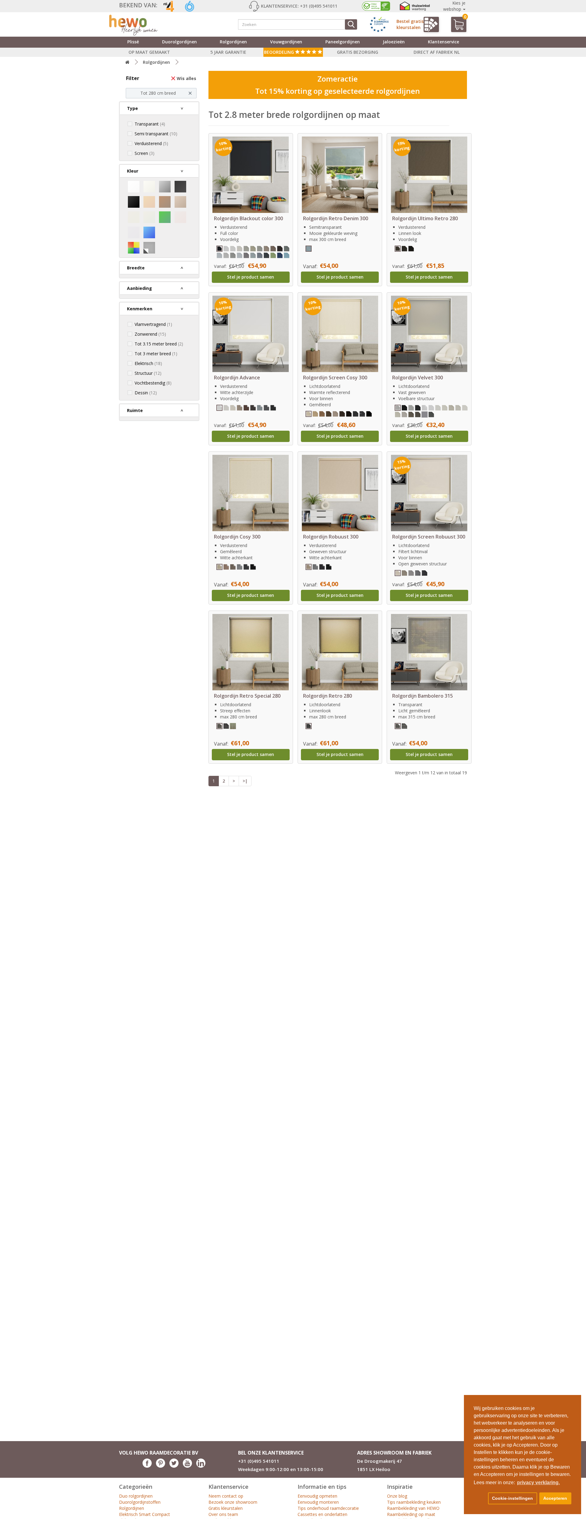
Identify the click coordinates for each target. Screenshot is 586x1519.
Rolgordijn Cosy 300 (237, 536)
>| (245, 781)
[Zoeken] (351, 24)
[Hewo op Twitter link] (174, 1466)
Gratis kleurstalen (225, 1508)
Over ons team (223, 1514)
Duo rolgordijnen (136, 1496)
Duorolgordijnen (179, 42)
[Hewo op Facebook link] (147, 1466)
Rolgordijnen (233, 42)
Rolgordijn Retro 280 (327, 695)
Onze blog (397, 1496)
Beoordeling (279, 52)
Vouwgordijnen (286, 42)
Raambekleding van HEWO (413, 1508)
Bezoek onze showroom (232, 1502)
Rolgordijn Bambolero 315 (422, 695)
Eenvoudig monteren (318, 1502)
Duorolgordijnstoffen (140, 1502)
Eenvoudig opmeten (317, 1496)
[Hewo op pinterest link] (160, 1466)
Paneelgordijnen (342, 42)
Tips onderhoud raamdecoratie (328, 1508)
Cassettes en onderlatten (322, 1514)
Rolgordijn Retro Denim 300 (335, 218)
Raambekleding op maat (411, 1514)
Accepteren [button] (555, 1498)
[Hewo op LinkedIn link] (201, 1466)
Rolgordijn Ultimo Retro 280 (425, 218)
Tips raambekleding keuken (414, 1502)
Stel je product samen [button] (250, 277)
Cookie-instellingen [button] (512, 1498)
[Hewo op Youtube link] (187, 1466)
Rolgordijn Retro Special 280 (247, 695)
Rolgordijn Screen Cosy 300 (335, 377)
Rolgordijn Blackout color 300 (248, 218)
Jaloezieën (394, 42)
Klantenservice (443, 42)
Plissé (133, 42)
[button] (480, 1498)
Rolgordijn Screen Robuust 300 (428, 536)
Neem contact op (225, 1496)
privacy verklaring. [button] (538, 1482)
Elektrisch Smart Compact (144, 1514)
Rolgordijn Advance (237, 377)
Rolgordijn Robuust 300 (330, 536)
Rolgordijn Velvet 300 (417, 377)
